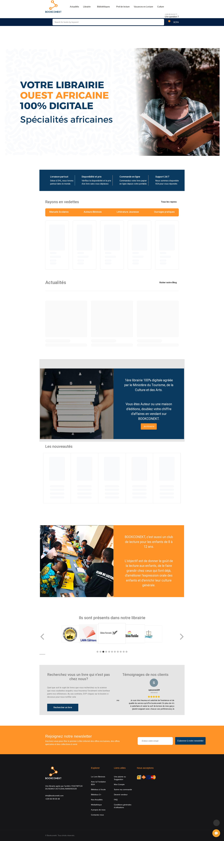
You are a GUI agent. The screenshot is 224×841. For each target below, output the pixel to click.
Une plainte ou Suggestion (120, 778)
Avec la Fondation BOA (98, 783)
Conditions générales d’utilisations (122, 806)
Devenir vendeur (121, 795)
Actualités (74, 7)
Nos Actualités (97, 800)
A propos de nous (98, 810)
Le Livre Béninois (98, 777)
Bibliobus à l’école (98, 789)
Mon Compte (119, 784)
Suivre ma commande (123, 789)
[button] (173, 22)
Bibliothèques (103, 7)
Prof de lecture (123, 7)
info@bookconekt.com (54, 796)
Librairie (87, 7)
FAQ (116, 800)
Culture (160, 7)
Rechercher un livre (63, 707)
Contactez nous (97, 815)
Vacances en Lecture (143, 7)
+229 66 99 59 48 (52, 799)
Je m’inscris (148, 426)
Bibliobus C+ (96, 795)
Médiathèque (96, 805)
